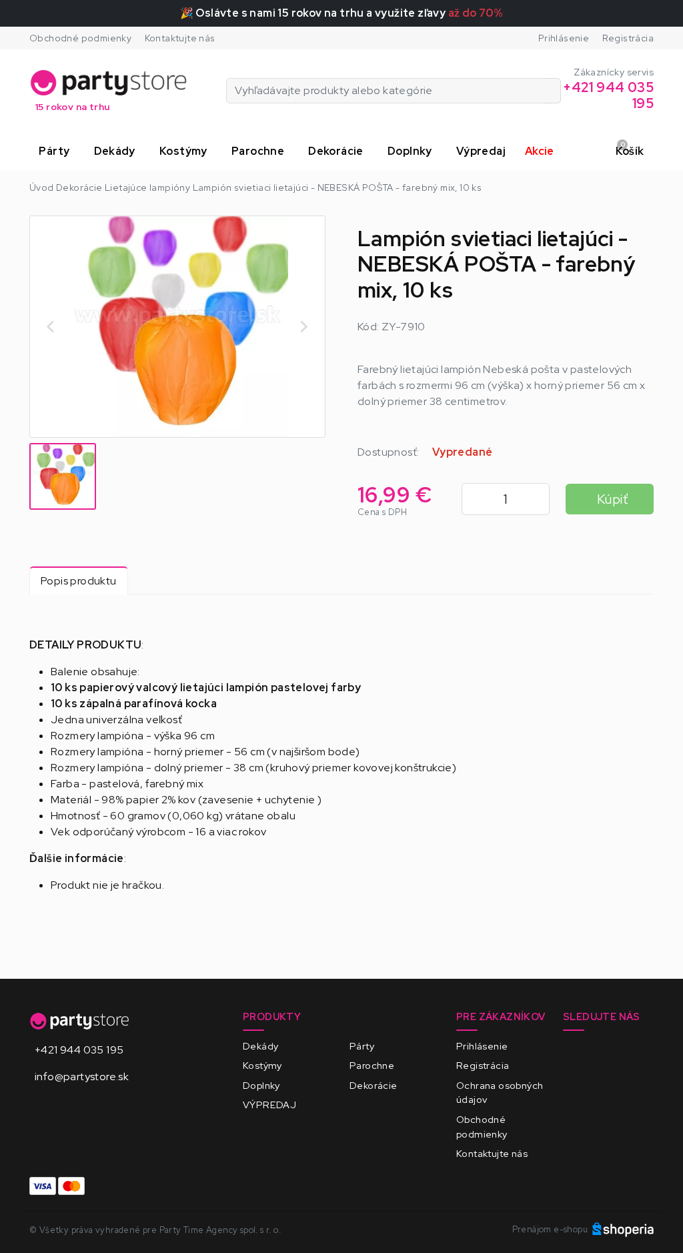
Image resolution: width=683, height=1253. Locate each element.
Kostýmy (262, 1065)
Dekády (260, 1045)
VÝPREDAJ (269, 1104)
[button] (56, 151)
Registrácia (628, 38)
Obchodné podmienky (80, 38)
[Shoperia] (623, 1229)
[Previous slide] (51, 327)
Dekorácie (374, 1085)
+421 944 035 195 (79, 1050)
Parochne (372, 1065)
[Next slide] (303, 327)
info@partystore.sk (82, 1077)
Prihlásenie (563, 38)
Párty (362, 1045)
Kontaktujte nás (180, 38)
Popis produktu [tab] (79, 581)
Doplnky (261, 1085)
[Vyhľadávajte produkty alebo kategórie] (552, 90)
